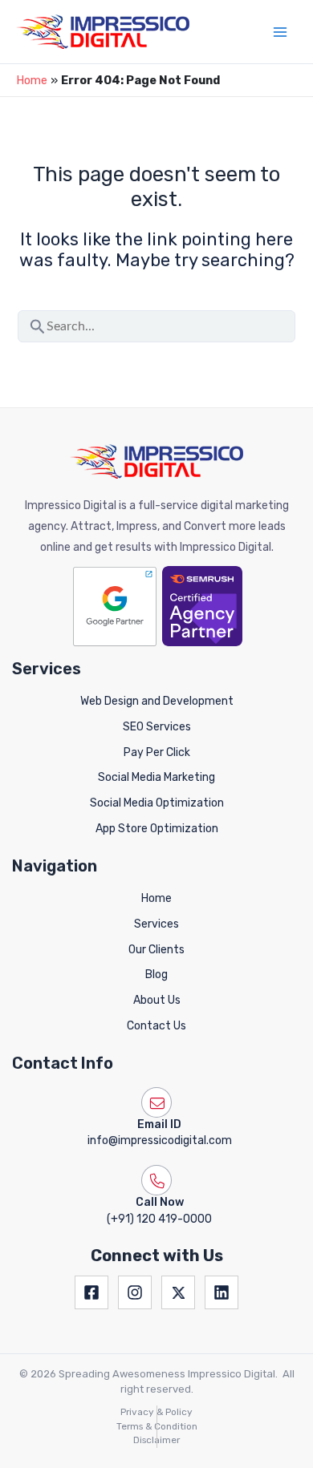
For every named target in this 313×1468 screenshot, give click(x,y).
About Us (157, 1000)
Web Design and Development (157, 701)
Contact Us (156, 1026)
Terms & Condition (156, 1426)
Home (31, 80)
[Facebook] (91, 1292)
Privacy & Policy (156, 1411)
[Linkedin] (221, 1292)
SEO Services (157, 727)
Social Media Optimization (157, 803)
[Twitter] (178, 1292)
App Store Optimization (157, 828)
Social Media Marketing (156, 777)
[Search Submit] (38, 323)
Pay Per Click (157, 752)
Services (156, 924)
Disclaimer (156, 1440)
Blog (156, 974)
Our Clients (156, 949)
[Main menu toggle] (280, 32)
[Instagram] (135, 1292)
